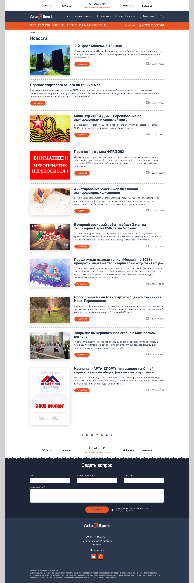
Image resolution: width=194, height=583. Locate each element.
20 (102, 435)
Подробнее (82, 64)
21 (107, 435)
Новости (118, 16)
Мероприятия (102, 16)
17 (87, 435)
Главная (33, 33)
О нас (65, 16)
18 (92, 435)
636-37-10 (153, 25)
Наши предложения (83, 16)
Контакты (130, 16)
